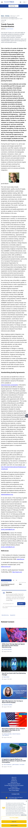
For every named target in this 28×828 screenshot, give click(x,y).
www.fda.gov (20, 559)
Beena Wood (6, 677)
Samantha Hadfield (7, 704)
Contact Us (14, 780)
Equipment (12, 615)
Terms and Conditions (14, 788)
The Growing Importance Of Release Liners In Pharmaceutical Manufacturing (8, 585)
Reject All (14, 821)
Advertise (14, 779)
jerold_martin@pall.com (8, 529)
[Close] (26, 801)
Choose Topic (12, 6)
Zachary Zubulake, (7, 734)
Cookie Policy (24, 815)
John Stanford (5, 735)
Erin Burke (22, 764)
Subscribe (20, 603)
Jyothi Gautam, (15, 764)
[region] (14, 813)
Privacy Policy (14, 787)
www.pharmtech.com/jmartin (9, 385)
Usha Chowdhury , (7, 764)
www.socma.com (6, 566)
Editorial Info (14, 782)
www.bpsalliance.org (7, 494)
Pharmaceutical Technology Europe (9, 17)
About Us (14, 777)
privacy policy (5, 607)
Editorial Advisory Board (14, 784)
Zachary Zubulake (7, 649)
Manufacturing (5, 615)
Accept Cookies (14, 825)
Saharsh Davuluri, (16, 734)
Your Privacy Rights (14, 790)
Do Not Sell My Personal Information (14, 785)
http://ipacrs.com (17, 572)
